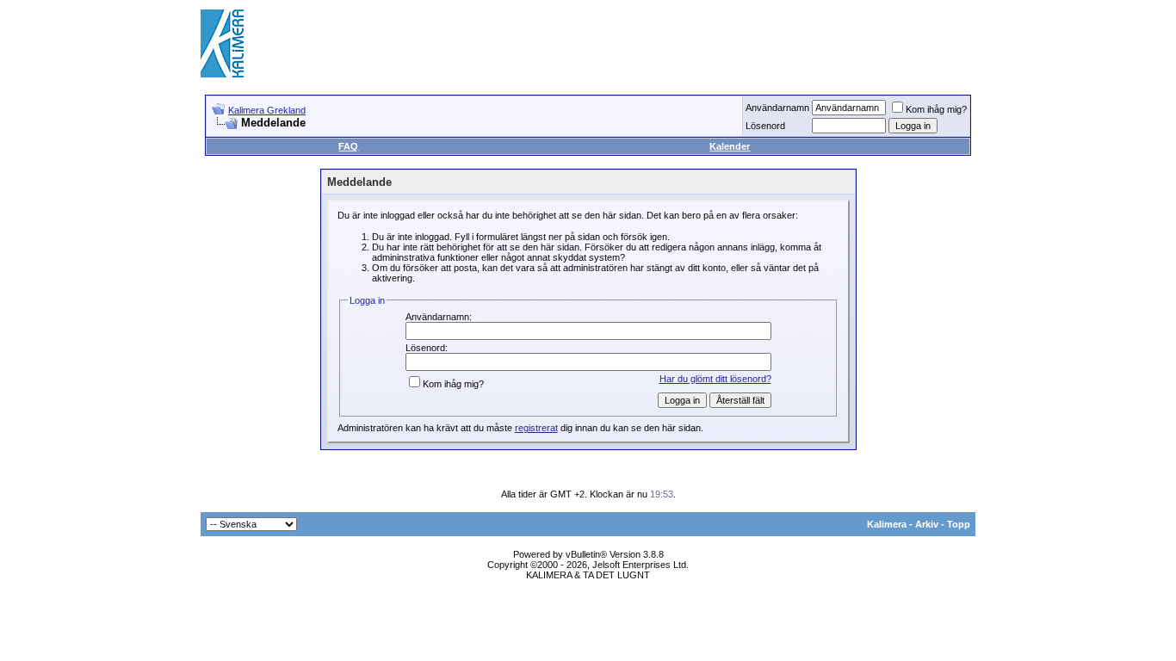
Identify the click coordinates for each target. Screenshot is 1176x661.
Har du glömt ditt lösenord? (715, 379)
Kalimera (887, 524)
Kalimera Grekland (267, 110)
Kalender (729, 146)
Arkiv (926, 524)
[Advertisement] (662, 43)
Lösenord (765, 125)
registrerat (536, 428)
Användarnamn (777, 107)
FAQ (348, 146)
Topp (958, 524)
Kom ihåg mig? (936, 109)
